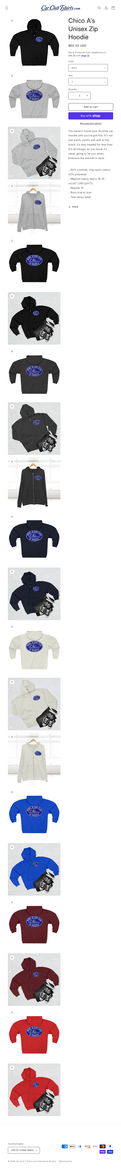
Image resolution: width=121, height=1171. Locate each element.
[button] (6, 7)
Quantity (72, 89)
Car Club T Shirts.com (26, 1161)
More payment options (91, 123)
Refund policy (65, 1161)
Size (70, 75)
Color (71, 61)
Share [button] (75, 206)
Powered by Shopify (46, 1161)
